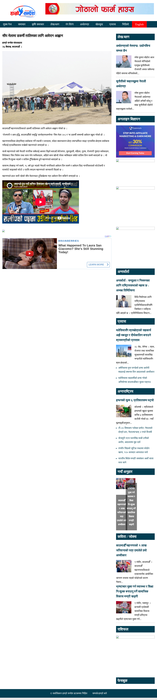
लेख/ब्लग (54, 24)
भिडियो (125, 24)
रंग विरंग (70, 24)
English (139, 24)
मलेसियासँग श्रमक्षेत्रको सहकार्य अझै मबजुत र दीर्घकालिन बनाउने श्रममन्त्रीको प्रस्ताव (133, 335)
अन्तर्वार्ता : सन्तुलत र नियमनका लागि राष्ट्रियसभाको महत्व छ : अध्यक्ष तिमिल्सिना (133, 285)
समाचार (21, 24)
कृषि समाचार (38, 24)
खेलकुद (99, 24)
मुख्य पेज (7, 24)
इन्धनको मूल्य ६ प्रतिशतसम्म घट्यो (135, 400)
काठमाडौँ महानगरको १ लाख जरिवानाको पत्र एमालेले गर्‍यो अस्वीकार (121, 512)
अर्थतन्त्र (84, 24)
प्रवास (112, 24)
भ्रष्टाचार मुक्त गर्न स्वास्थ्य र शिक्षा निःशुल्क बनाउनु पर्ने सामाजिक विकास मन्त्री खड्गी (134, 591)
